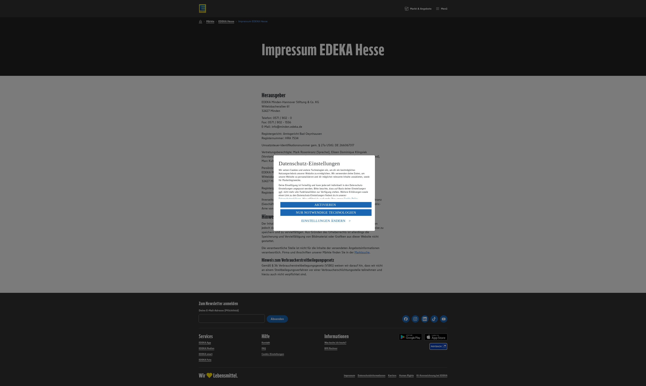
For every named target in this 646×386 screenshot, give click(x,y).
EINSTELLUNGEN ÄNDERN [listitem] (323, 221)
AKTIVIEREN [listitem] (325, 205)
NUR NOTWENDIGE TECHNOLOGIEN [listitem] (326, 212)
